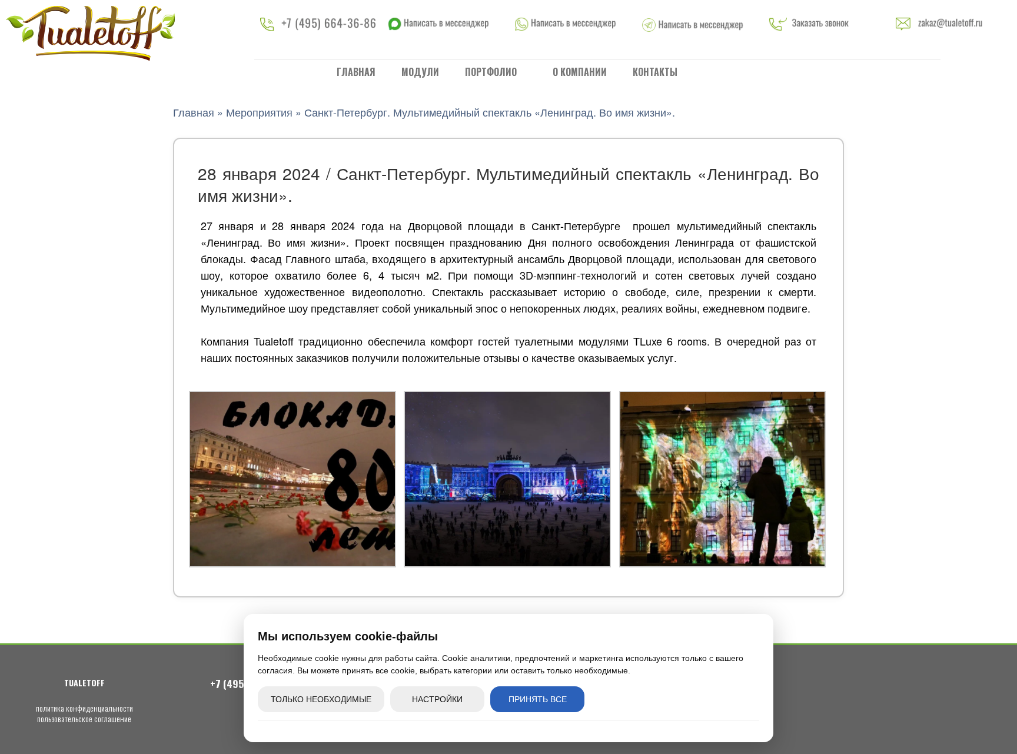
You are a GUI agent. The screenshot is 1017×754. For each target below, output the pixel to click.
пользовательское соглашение (84, 718)
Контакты (655, 72)
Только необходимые (321, 699)
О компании (580, 72)
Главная (356, 72)
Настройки (437, 699)
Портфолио (492, 72)
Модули (420, 72)
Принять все (537, 699)
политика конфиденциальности (84, 708)
